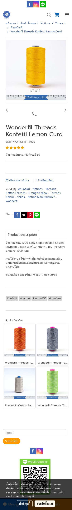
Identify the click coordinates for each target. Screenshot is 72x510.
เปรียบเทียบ (46, 180)
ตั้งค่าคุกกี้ (24, 503)
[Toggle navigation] (67, 15)
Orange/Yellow (38, 193)
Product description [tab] (22, 234)
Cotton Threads (16, 193)
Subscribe (11, 441)
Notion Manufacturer (42, 197)
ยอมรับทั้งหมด (45, 503)
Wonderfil (12, 201)
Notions (38, 189)
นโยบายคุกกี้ (27, 496)
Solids (21, 197)
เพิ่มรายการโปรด (18, 180)
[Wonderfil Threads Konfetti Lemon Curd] (36, 70)
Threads (51, 189)
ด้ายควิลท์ (24, 189)
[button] (48, 15)
